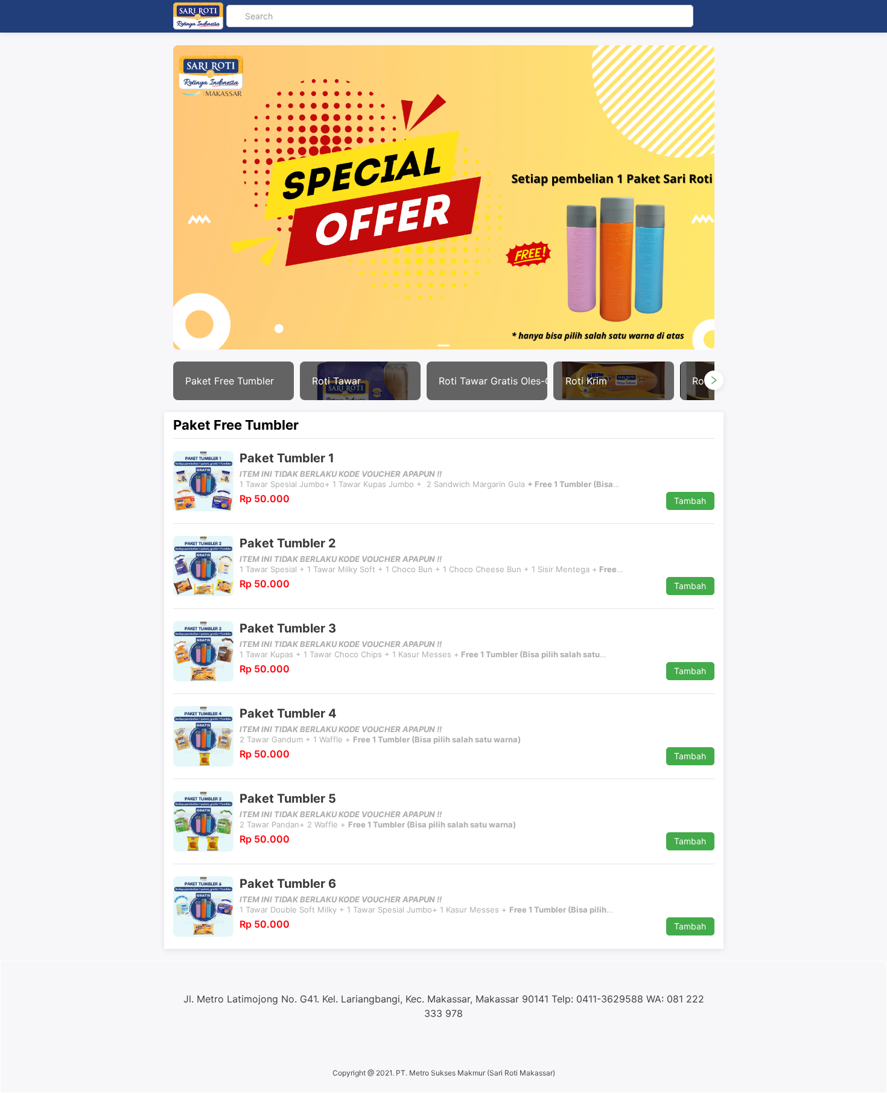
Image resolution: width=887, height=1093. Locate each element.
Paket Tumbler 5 (288, 798)
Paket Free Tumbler (229, 381)
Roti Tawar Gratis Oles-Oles (493, 381)
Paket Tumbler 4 (288, 713)
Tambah (690, 501)
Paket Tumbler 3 (288, 628)
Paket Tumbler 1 (287, 458)
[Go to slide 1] (443, 345)
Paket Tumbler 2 (288, 543)
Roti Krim (586, 381)
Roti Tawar (336, 381)
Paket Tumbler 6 (288, 883)
